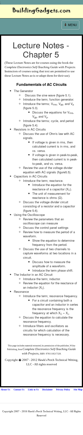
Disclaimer (47, 389)
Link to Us (33, 389)
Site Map (78, 389)
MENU (70, 25)
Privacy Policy (63, 389)
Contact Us (19, 389)
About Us (5, 389)
